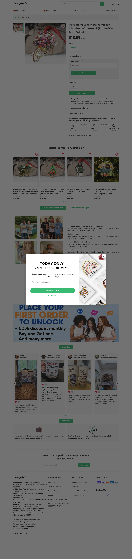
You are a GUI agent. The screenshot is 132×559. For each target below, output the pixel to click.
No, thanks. (52, 296)
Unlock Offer (52, 291)
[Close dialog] (103, 256)
